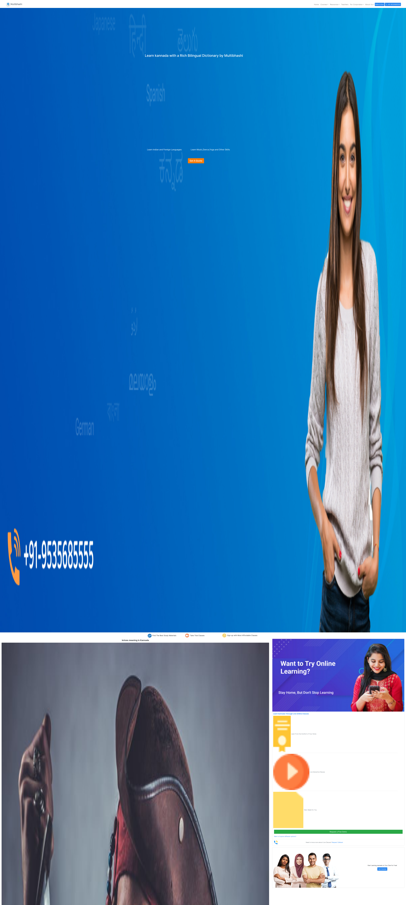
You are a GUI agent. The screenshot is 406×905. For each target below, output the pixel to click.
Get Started (382, 869)
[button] (324, 4)
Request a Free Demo (338, 832)
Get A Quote (196, 161)
